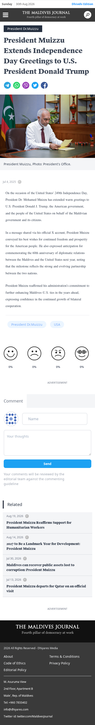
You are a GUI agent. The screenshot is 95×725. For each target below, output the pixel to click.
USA (57, 324)
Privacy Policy (59, 663)
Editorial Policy (15, 670)
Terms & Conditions (64, 656)
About (8, 656)
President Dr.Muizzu (23, 29)
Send (47, 464)
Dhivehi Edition (82, 4)
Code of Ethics (15, 663)
